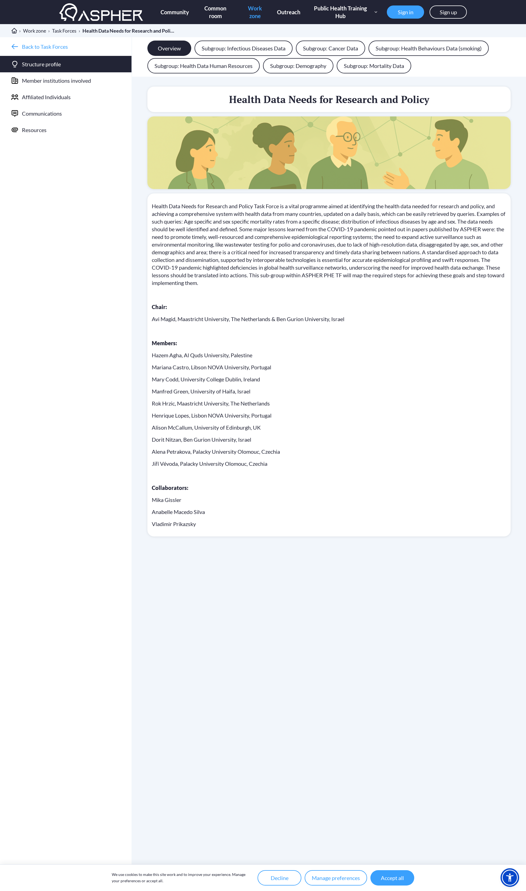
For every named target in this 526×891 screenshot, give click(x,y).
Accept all (392, 878)
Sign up (448, 12)
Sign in (405, 12)
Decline (279, 878)
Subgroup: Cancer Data (330, 48)
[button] (510, 878)
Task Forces (64, 31)
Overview (169, 48)
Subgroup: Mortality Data (374, 65)
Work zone (34, 31)
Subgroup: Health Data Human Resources (204, 65)
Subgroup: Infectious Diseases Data (243, 48)
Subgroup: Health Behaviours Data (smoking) (429, 48)
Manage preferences (336, 878)
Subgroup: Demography (298, 65)
